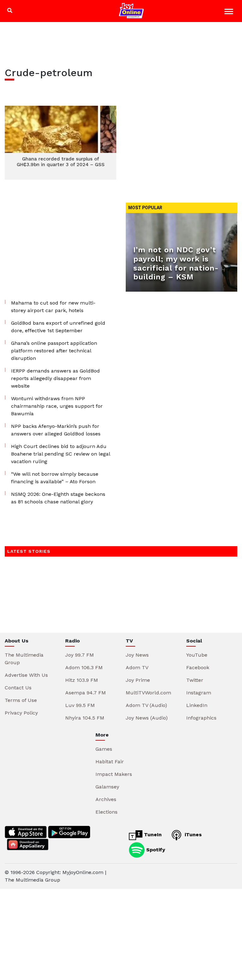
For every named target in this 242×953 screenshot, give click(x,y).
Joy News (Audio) (147, 718)
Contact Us (18, 688)
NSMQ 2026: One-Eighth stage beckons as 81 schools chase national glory (58, 498)
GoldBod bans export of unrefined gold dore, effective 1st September (58, 327)
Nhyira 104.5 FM (84, 718)
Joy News (137, 655)
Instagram (198, 693)
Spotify (155, 850)
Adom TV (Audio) (146, 705)
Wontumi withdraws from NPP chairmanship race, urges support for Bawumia (57, 406)
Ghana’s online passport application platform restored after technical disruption (54, 350)
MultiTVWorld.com (148, 693)
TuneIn (152, 835)
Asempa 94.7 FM (85, 693)
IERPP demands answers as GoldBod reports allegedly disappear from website (55, 378)
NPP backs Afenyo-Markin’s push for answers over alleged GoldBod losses (56, 430)
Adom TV (137, 667)
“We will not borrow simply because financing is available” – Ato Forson (54, 478)
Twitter (194, 680)
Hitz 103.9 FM (81, 680)
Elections (106, 812)
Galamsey (107, 787)
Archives (105, 799)
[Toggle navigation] (229, 12)
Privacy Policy (21, 713)
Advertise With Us (26, 675)
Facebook (197, 667)
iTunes (192, 835)
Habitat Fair (109, 762)
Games (103, 749)
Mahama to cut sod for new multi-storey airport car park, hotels (53, 306)
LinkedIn (196, 705)
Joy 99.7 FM (79, 655)
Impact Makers (113, 774)
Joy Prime (138, 680)
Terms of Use (21, 700)
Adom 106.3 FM (84, 667)
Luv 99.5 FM (80, 705)
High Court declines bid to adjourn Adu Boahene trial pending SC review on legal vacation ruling (60, 453)
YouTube (196, 655)
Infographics (201, 718)
